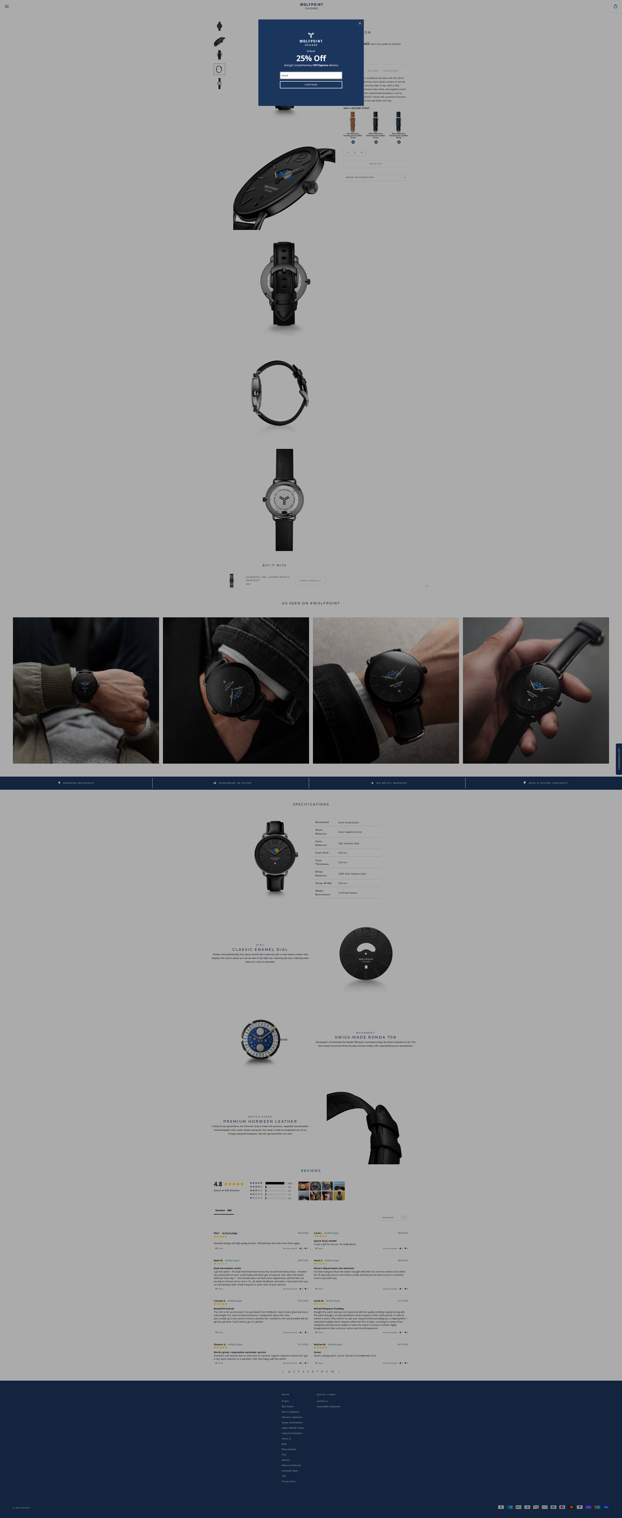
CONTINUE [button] (311, 84)
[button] (360, 23)
